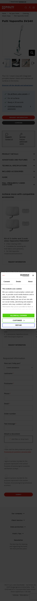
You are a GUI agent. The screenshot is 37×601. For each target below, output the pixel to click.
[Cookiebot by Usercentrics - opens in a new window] (21, 275)
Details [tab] (18, 281)
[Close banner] (33, 275)
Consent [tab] (7, 281)
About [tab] (30, 281)
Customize (17, 320)
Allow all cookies (18, 315)
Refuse (18, 325)
